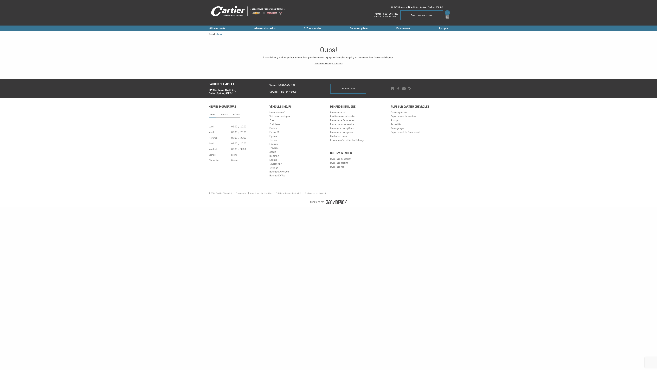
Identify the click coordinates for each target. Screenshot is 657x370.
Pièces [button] (236, 114)
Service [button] (224, 114)
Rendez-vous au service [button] (421, 15)
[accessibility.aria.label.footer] (336, 202)
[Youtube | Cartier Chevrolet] (404, 89)
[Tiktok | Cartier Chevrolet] (392, 89)
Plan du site (241, 193)
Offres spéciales (312, 28)
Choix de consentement (315, 193)
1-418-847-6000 (390, 16)
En (447, 17)
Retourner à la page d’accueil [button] (329, 63)
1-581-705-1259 (390, 14)
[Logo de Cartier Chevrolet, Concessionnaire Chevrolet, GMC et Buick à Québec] (250, 11)
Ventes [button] (212, 114)
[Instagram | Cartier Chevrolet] (409, 89)
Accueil (212, 34)
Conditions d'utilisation (261, 193)
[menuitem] (217, 28)
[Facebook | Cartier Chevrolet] (398, 89)
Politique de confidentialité (288, 193)
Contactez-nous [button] (348, 89)
